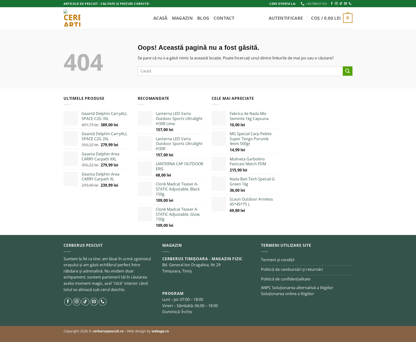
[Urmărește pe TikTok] (340, 3)
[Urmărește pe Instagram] (336, 3)
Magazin (182, 18)
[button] (286, 18)
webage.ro (160, 331)
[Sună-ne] (350, 3)
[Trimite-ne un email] (345, 3)
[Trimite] (347, 71)
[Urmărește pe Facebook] (331, 3)
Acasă (160, 18)
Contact (224, 18)
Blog (203, 18)
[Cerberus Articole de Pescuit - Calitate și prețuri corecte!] (88, 18)
